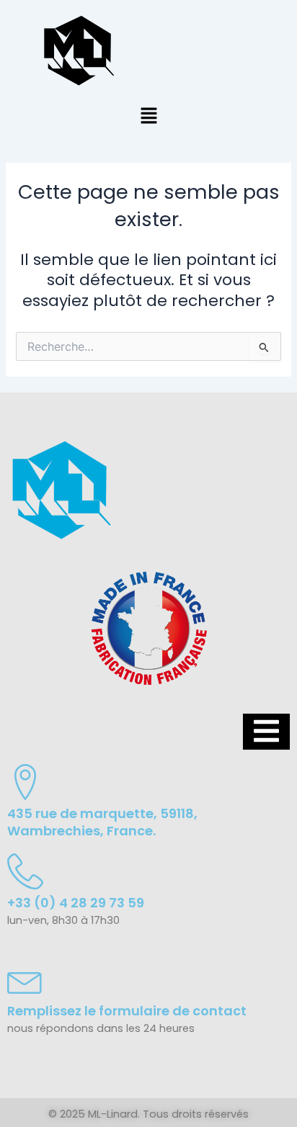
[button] (148, 117)
